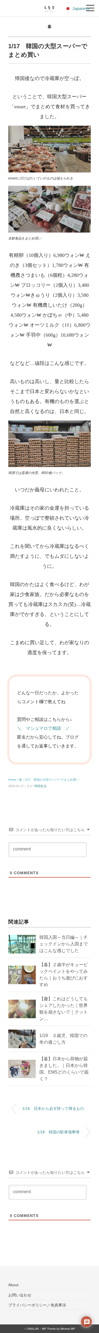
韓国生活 (40, 786)
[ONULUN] (49, 6)
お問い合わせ (19, 1295)
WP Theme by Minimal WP (58, 1328)
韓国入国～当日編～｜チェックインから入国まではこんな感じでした (63, 944)
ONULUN (32, 1328)
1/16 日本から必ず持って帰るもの (53, 1108)
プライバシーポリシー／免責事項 (37, 1305)
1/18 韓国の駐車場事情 (58, 1132)
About (13, 1285)
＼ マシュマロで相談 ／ (43, 728)
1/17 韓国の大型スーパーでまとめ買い (52, 779)
